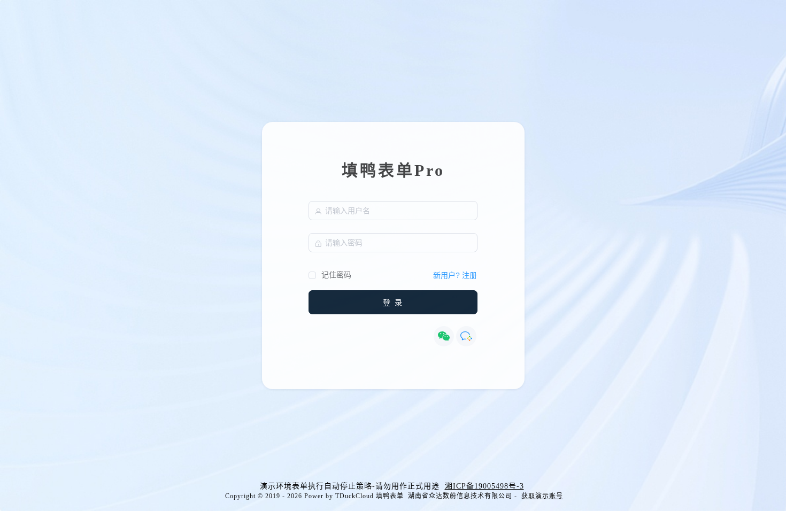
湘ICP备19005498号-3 (484, 486)
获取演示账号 (542, 496)
